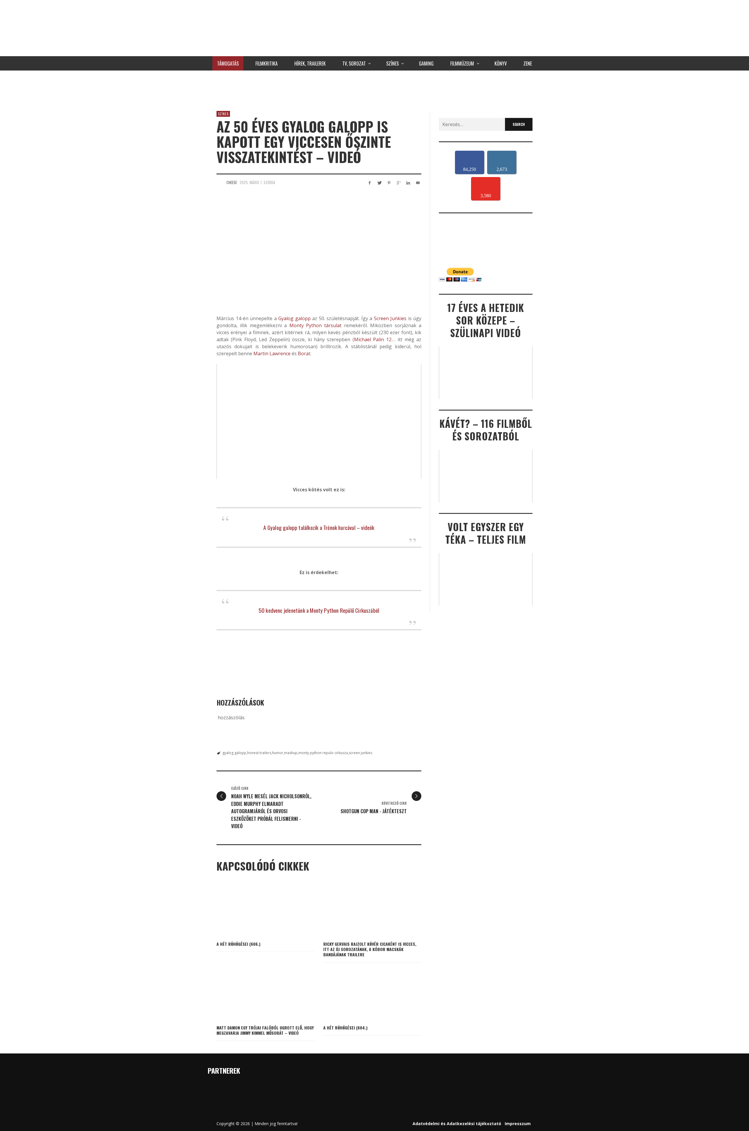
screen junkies (360, 752)
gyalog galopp (234, 752)
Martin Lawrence (272, 353)
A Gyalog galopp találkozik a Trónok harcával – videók (318, 527)
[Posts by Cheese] (220, 182)
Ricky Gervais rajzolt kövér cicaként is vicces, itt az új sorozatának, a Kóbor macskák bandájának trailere (369, 949)
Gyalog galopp (294, 318)
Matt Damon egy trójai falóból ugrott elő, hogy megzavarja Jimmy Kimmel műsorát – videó (265, 1030)
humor (277, 752)
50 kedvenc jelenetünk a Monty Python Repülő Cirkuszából (319, 610)
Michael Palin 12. (373, 339)
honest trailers (259, 752)
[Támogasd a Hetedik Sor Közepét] (374, 89)
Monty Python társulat (315, 325)
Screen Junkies (390, 318)
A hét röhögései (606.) (238, 944)
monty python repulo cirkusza (323, 752)
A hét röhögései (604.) (345, 1027)
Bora (303, 353)
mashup (291, 752)
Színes (223, 113)
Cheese (231, 182)
